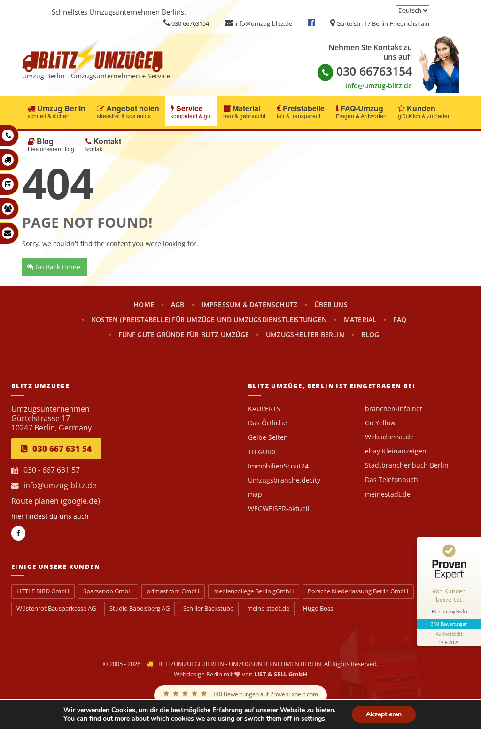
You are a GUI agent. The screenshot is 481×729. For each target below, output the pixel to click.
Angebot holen (128, 111)
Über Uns (331, 304)
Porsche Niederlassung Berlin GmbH (358, 591)
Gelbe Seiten (268, 437)
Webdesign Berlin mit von (240, 674)
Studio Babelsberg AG (139, 609)
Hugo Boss (318, 609)
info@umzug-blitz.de (262, 23)
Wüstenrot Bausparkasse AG (56, 609)
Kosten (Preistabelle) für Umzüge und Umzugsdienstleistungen (209, 319)
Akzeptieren (384, 714)
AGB (178, 304)
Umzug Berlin (56, 111)
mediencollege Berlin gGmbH (253, 591)
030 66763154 (189, 23)
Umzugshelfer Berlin (305, 334)
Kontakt (103, 144)
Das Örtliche (267, 423)
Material (244, 111)
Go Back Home (56, 266)
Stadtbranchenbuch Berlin (407, 465)
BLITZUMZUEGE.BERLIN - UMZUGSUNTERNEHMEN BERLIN (239, 664)
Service (191, 111)
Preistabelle (301, 111)
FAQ (399, 319)
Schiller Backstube (208, 609)
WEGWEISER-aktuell (279, 509)
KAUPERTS (264, 409)
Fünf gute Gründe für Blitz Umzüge (183, 334)
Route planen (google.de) (55, 501)
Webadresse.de (389, 437)
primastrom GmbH (173, 591)
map (255, 494)
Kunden (424, 111)
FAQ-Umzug (361, 111)
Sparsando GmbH (108, 591)
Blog (51, 144)
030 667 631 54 (62, 448)
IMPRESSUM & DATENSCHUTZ (250, 304)
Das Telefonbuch (391, 480)
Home (143, 304)
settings (313, 718)
